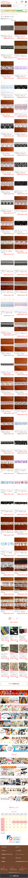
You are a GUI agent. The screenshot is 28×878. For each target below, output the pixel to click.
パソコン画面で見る (14, 875)
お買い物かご (4, 847)
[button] (14, 839)
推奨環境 (3, 861)
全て (2, 14)
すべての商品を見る (14, 683)
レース (15, 14)
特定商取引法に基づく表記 (6, 854)
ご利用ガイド (4, 850)
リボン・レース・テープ (8, 14)
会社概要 (3, 857)
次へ (17, 618)
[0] (21, 2)
